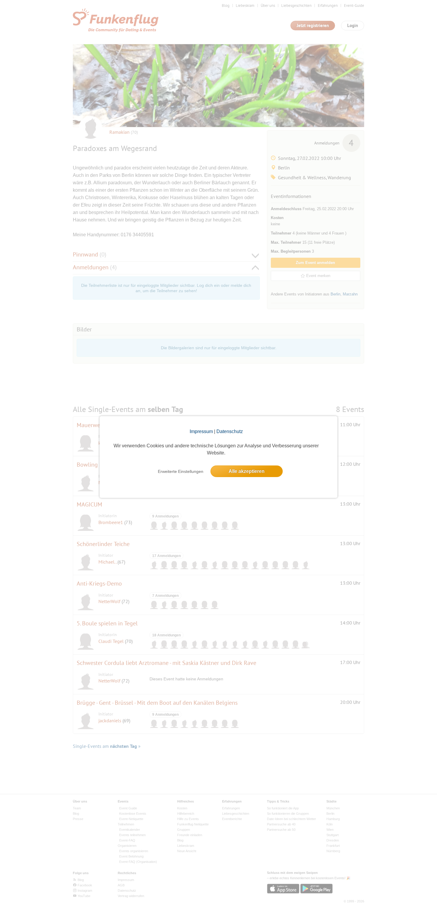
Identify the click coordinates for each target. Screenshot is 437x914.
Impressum (201, 431)
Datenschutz (229, 431)
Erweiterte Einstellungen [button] (180, 471)
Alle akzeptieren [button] (247, 471)
